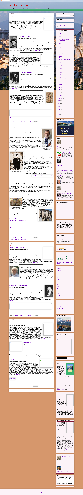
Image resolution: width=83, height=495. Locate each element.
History (58, 282)
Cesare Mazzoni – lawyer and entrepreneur (64, 45)
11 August (60, 65)
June (60, 90)
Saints (58, 293)
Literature (16, 239)
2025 (59, 100)
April (60, 93)
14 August (60, 60)
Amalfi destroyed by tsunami (62, 471)
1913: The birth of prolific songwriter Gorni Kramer (18, 220)
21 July (11, 245)
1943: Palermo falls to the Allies (15, 222)
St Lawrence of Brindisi (14, 91)
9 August (60, 68)
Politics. (58, 290)
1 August (60, 87)
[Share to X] (35, 121)
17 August (60, 54)
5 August (60, 77)
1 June (62, 159)
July (60, 89)
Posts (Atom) (33, 393)
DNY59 (41, 492)
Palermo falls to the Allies (14, 53)
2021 (59, 106)
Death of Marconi (12, 359)
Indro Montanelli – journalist (26, 72)
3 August (60, 82)
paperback (58, 389)
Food (58, 279)
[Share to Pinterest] (37, 121)
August (60, 33)
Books (13, 239)
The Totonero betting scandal (66, 193)
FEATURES (22, 10)
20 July (11, 321)
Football (58, 281)
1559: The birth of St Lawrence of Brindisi (16, 218)
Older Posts (51, 390)
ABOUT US (16, 10)
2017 (59, 112)
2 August (60, 84)
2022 (59, 105)
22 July (11, 16)
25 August (60, 34)
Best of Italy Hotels (60, 310)
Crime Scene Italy (60, 308)
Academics (59, 268)
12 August (60, 63)
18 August (60, 50)
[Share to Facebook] (36, 121)
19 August (60, 49)
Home (11, 10)
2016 (59, 114)
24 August (60, 36)
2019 (59, 109)
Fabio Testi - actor (62, 85)
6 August (60, 75)
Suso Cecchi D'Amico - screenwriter (16, 247)
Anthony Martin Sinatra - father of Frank (64, 170)
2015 (59, 115)
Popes (58, 291)
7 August (60, 74)
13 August (60, 62)
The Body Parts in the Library (62, 449)
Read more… (35, 32)
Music (58, 286)
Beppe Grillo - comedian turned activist (27, 265)
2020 (59, 108)
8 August (60, 72)
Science (58, 295)
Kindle (63, 389)
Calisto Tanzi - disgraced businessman (65, 181)
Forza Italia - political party (66, 152)
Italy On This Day (18, 5)
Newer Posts (12, 390)
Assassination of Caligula (65, 456)
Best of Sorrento (60, 304)
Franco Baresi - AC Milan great (63, 25)
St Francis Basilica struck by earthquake (64, 165)
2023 (59, 103)
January (60, 98)
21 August (60, 43)
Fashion (58, 275)
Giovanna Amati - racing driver (15, 323)
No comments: (29, 121)
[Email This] (33, 121)
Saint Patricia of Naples (61, 175)
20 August (60, 47)
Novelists (25, 239)
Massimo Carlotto (21, 239)
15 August (60, 57)
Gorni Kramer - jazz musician (24, 36)
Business (58, 273)
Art (57, 272)
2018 (59, 111)
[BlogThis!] (34, 121)
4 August (60, 81)
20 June (58, 146)
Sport (58, 297)
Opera (58, 288)
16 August (60, 56)
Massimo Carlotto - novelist (16, 125)
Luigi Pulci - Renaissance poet (64, 59)
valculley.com (59, 311)
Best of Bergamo (60, 302)
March (60, 95)
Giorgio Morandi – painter (28, 342)
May (60, 92)
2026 (59, 32)
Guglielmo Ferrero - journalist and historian (18, 285)
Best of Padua (59, 306)
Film (57, 277)
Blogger (48, 492)
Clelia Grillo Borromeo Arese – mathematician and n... (64, 40)
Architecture (59, 270)
